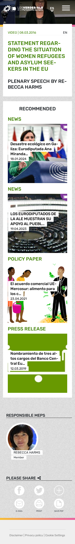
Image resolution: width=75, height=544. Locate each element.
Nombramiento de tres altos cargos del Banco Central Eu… (34, 358)
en (65, 32)
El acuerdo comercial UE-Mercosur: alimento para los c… (33, 288)
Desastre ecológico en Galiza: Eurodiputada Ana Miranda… (34, 149)
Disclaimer (16, 535)
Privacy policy (34, 535)
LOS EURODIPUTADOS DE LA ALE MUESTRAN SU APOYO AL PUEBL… (33, 219)
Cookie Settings (55, 535)
